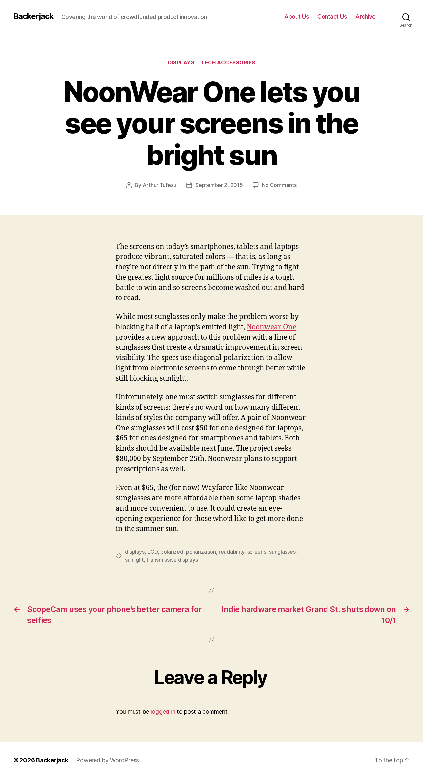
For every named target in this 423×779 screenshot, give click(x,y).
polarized (171, 551)
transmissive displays (172, 559)
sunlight (134, 559)
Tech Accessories (228, 63)
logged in (163, 711)
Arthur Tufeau (160, 185)
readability (231, 551)
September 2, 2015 (219, 185)
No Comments (279, 185)
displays (135, 551)
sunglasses (282, 551)
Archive (365, 16)
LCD (152, 551)
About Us (296, 16)
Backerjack (33, 16)
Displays (181, 63)
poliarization (201, 551)
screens (256, 551)
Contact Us (332, 16)
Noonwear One (271, 327)
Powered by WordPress (107, 760)
